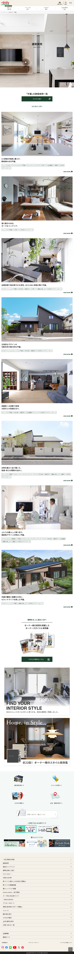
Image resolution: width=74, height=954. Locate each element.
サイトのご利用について (66, 942)
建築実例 (11, 12)
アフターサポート (8, 903)
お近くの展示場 (8, 8)
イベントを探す (28, 8)
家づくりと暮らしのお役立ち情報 (14, 881)
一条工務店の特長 (8, 859)
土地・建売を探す (65, 8)
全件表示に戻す (37, 106)
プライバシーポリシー (33, 942)
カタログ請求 (46, 8)
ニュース (6, 910)
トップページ (4, 12)
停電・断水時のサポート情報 (12, 907)
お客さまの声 (7, 878)
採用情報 (4, 942)
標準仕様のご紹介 (8, 870)
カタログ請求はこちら (36, 659)
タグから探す (37, 99)
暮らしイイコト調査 (9, 889)
